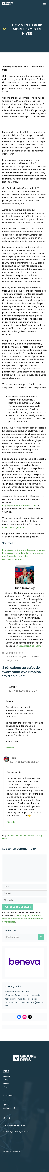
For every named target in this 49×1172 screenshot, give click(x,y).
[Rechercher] (41, 937)
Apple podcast (9, 1108)
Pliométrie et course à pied (17, 991)
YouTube (7, 1101)
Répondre (10, 748)
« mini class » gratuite (13, 527)
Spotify (6, 1104)
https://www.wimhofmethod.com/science (23, 550)
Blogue (6, 1083)
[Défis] (7, 3)
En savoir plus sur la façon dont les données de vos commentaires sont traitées (22, 918)
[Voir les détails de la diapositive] (24, 962)
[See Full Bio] (42, 645)
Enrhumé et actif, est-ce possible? (23, 656)
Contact (6, 1087)
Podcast (6, 1076)
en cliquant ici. (22, 645)
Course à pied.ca (14, 652)
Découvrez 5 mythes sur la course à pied (23, 995)
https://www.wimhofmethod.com (19, 505)
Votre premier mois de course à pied (21, 999)
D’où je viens (12, 660)
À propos (6, 1080)
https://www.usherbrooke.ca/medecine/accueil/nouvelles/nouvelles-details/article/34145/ (24, 556)
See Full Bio (35, 645)
